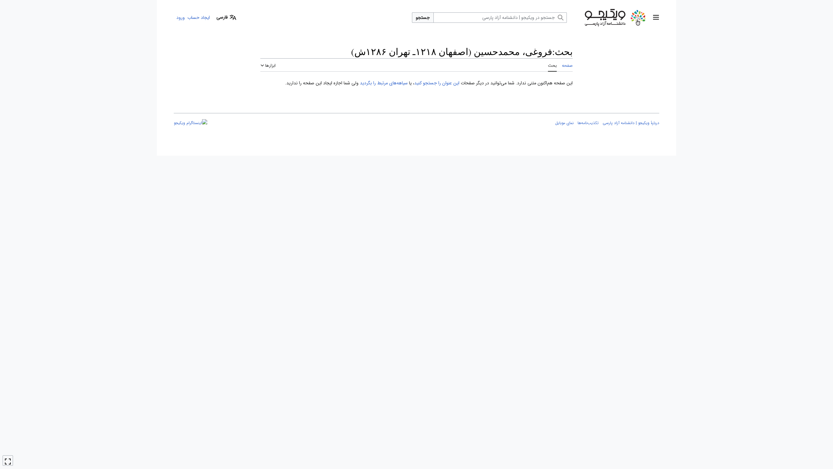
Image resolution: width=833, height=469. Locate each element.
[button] (656, 17)
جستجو (423, 17)
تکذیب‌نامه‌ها (588, 123)
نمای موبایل (564, 123)
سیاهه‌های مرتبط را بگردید (384, 83)
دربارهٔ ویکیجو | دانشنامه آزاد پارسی (631, 123)
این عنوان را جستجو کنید (436, 83)
